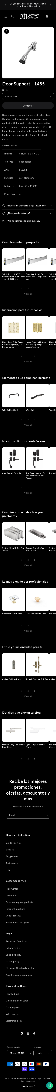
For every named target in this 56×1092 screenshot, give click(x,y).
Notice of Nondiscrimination (20, 968)
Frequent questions (15, 909)
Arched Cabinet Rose (11, 679)
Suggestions (12, 856)
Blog (8, 870)
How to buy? (12, 994)
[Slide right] (34, 288)
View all (28, 293)
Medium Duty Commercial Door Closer (13, 746)
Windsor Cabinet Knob (12, 614)
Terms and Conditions (17, 941)
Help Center (12, 888)
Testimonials (12, 863)
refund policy (12, 961)
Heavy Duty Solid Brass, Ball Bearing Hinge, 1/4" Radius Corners (12, 344)
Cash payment (13, 1007)
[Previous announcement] (5, 5)
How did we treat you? (17, 922)
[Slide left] (21, 288)
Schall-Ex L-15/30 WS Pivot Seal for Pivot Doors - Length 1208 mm (13, 276)
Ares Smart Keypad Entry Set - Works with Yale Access (36, 475)
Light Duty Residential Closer (35, 746)
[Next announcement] (50, 5)
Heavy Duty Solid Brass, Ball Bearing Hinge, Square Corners (36, 344)
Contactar (28, 105)
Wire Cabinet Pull (10, 410)
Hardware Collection (25, 1078)
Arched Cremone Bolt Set (37, 679)
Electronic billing (14, 1021)
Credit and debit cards (17, 1000)
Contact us (11, 895)
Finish (4, 90)
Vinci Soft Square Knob (36, 614)
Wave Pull (30, 410)
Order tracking (13, 915)
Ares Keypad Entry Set (12, 473)
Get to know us (13, 843)
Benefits (10, 849)
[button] (6, 16)
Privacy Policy (13, 948)
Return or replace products (19, 902)
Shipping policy (13, 955)
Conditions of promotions (19, 975)
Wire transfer (12, 1014)
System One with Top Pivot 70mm (35, 549)
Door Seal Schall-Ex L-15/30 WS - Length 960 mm (36, 276)
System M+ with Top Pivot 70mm (13, 549)
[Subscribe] (46, 815)
